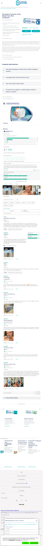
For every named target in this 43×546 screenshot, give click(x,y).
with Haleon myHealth (14, 520)
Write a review (35, 27)
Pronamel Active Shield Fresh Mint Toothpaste (8, 8)
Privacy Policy (11, 540)
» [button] (39, 407)
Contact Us (3, 493)
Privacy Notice (21, 479)
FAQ (21, 472)
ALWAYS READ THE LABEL (27, 34)
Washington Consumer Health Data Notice (21, 487)
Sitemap (21, 495)
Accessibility (21, 490)
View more (7, 427)
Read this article (7, 466)
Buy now (26, 31)
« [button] (3, 407)
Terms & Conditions (21, 475)
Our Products (25, 7)
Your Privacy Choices (21, 483)
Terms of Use (18, 540)
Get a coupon (35, 31)
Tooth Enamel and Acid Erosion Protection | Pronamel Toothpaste (11, 7)
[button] (17, 77)
